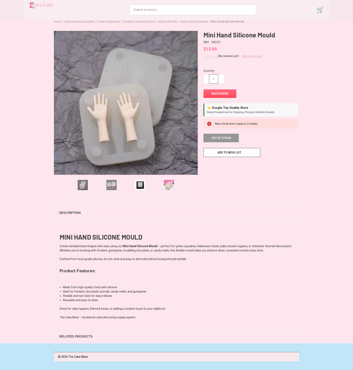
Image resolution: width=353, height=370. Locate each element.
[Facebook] (205, 164)
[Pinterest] (236, 164)
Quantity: (209, 70)
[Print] (221, 164)
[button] (250, 56)
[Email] (213, 164)
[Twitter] (228, 164)
